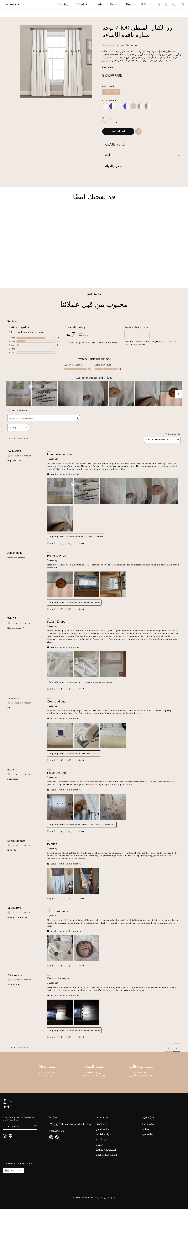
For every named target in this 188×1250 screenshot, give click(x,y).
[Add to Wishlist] (138, 131)
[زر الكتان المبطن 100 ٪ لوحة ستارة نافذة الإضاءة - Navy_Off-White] (11, 275)
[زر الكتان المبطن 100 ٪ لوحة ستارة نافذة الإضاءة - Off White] (7, 275)
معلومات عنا (148, 1124)
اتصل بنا (99, 1145)
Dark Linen (133, 106)
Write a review (131, 45)
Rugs (129, 4)
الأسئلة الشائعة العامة (106, 1155)
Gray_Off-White (140, 106)
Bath (99, 4)
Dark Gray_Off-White (147, 106)
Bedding (63, 4)
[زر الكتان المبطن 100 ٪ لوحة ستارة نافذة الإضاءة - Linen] (15, 275)
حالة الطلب (101, 1124)
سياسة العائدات (103, 1134)
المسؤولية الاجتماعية (106, 1150)
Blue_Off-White (126, 106)
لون (110, 100)
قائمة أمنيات (102, 1140)
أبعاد (107, 155)
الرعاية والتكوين (115, 144)
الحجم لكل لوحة (108, 86)
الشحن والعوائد (114, 166)
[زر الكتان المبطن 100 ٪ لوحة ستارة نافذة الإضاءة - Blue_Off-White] (19, 275)
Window (82, 4)
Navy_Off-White (112, 106)
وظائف (145, 1129)
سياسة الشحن (102, 1129)
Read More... (108, 68)
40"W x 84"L (111, 92)
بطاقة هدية (147, 1134)
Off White (105, 106)
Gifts (144, 4)
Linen (119, 106)
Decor (114, 4)
